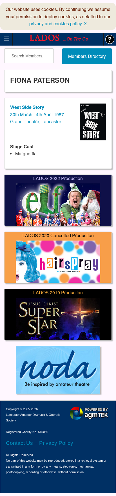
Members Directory (87, 56)
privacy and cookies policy (55, 23)
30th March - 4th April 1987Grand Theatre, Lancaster (37, 114)
